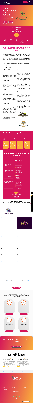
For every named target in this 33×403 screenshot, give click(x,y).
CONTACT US (14, 390)
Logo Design (4, 387)
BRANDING (4, 392)
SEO (3, 393)
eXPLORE (8, 331)
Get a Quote (5, 22)
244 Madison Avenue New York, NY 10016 (26, 390)
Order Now (16, 196)
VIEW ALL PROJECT (16, 287)
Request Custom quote (16, 346)
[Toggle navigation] (29, 1)
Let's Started (10, 22)
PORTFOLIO (13, 387)
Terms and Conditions (15, 391)
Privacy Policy (14, 392)
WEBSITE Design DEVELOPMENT (5, 389)
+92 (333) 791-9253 (25, 387)
